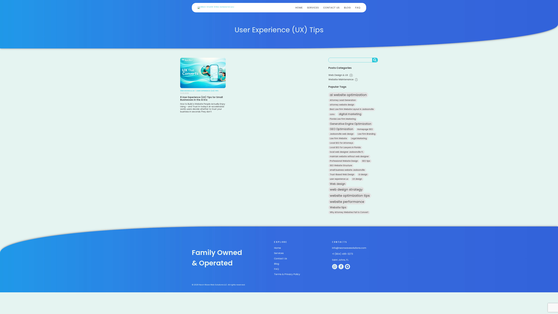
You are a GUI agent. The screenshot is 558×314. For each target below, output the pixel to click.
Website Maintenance (341, 79)
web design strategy (346, 189)
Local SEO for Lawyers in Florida (345, 147)
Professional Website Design (344, 161)
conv (332, 114)
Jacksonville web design (342, 134)
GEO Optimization (341, 129)
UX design (357, 179)
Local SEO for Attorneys (341, 143)
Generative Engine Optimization (350, 124)
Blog (347, 7)
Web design (337, 184)
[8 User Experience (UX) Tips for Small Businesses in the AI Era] (203, 73)
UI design (362, 174)
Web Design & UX (187, 91)
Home (299, 7)
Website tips (338, 207)
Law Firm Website (338, 138)
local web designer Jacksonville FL (346, 152)
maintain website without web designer (349, 156)
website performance (347, 201)
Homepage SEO (365, 129)
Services (313, 7)
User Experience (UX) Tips (207, 91)
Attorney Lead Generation (343, 100)
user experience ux (339, 179)
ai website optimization (348, 95)
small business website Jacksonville (347, 170)
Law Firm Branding (366, 134)
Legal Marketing (359, 138)
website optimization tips (350, 195)
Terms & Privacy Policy (287, 274)
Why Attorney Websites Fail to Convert (349, 212)
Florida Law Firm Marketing (343, 119)
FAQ (357, 7)
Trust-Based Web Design (342, 174)
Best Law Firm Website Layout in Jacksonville (352, 109)
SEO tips (366, 161)
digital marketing (350, 114)
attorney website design (342, 104)
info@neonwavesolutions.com (349, 248)
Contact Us (331, 7)
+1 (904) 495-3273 (342, 254)
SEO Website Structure (341, 165)
